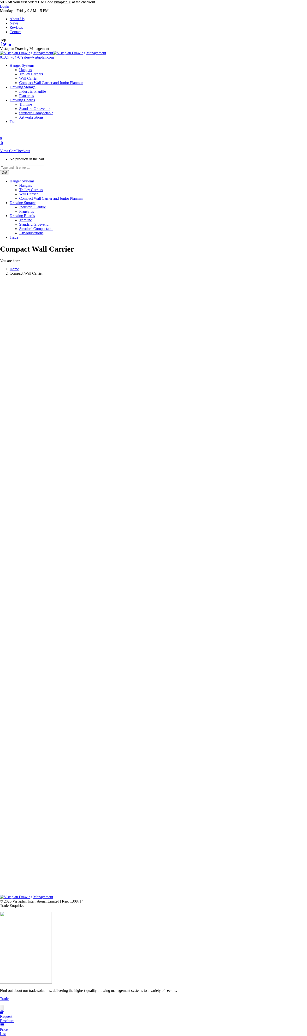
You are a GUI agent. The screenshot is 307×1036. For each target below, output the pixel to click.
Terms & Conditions (230, 901)
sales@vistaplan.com (38, 57)
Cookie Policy (259, 901)
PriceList (4, 1031)
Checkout (23, 151)
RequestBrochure (7, 1018)
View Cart (8, 151)
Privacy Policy (283, 901)
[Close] (2, 1007)
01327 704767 (11, 57)
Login (4, 6)
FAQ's (302, 901)
